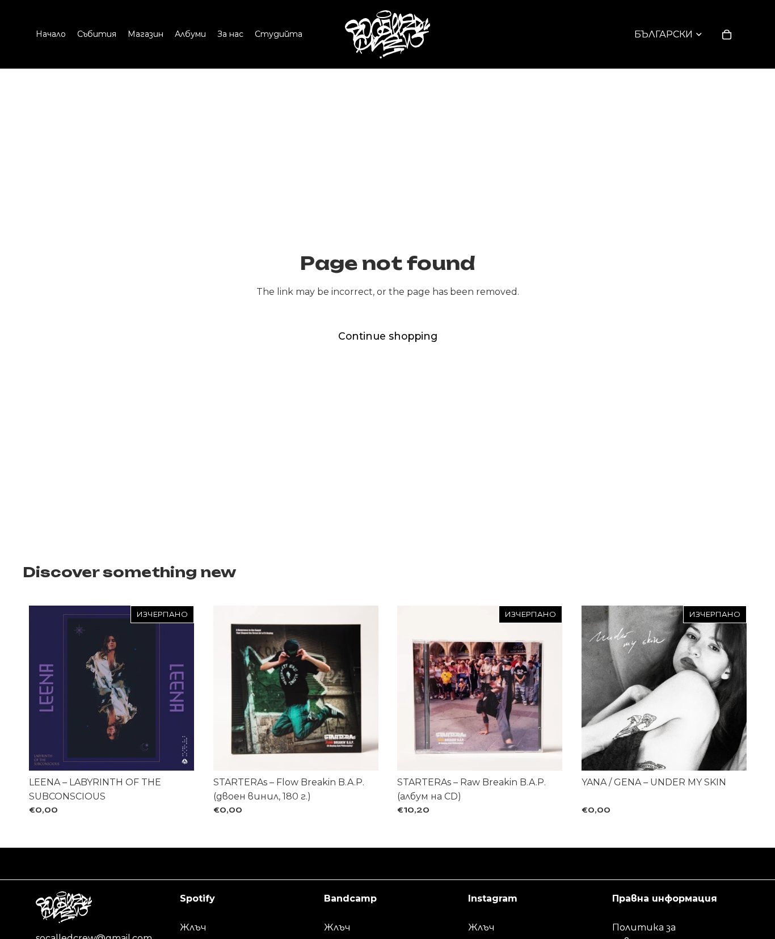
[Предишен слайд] (230, 687)
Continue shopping (387, 336)
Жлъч (193, 927)
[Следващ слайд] (361, 687)
